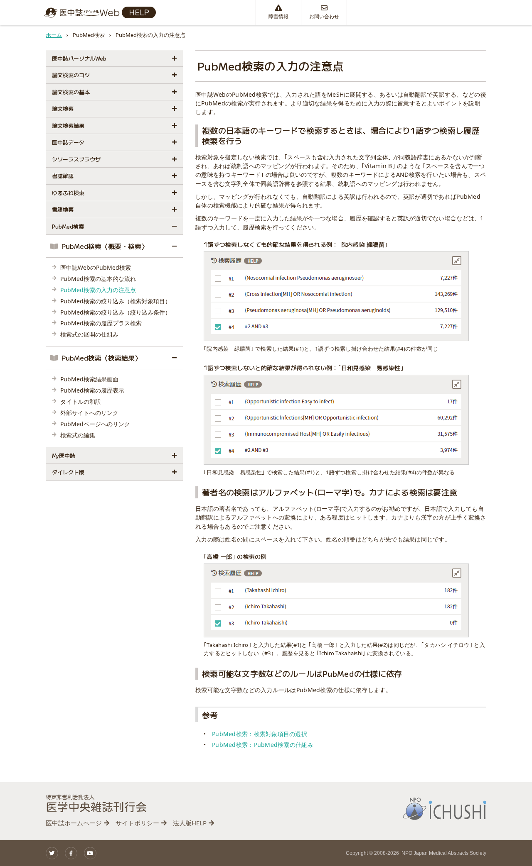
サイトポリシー (137, 823)
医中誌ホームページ (74, 823)
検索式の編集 (77, 435)
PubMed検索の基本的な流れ (98, 279)
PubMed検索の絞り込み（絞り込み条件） (115, 312)
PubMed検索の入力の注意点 (98, 290)
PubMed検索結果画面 (89, 379)
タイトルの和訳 (80, 401)
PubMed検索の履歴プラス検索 (101, 323)
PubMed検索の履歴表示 (92, 390)
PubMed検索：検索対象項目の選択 (259, 734)
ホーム (54, 35)
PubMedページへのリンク (95, 424)
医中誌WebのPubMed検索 (95, 267)
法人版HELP (190, 823)
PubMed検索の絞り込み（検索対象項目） (115, 301)
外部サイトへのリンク (89, 413)
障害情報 (278, 16)
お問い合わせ (324, 16)
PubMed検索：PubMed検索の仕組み (262, 745)
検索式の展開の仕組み (89, 334)
